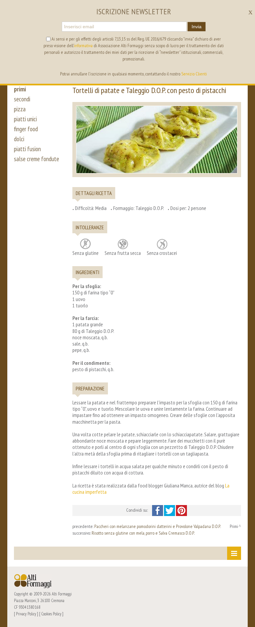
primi (20, 89)
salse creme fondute (36, 159)
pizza (20, 109)
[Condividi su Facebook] (158, 510)
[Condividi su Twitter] (170, 510)
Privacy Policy (26, 613)
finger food (26, 129)
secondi (22, 99)
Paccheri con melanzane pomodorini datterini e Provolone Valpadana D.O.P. (157, 526)
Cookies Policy (51, 613)
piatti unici (25, 119)
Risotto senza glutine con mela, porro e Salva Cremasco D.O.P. (143, 533)
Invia (197, 26)
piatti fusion (27, 149)
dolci (19, 139)
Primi (234, 526)
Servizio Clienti (194, 74)
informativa (83, 46)
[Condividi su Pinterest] (181, 510)
